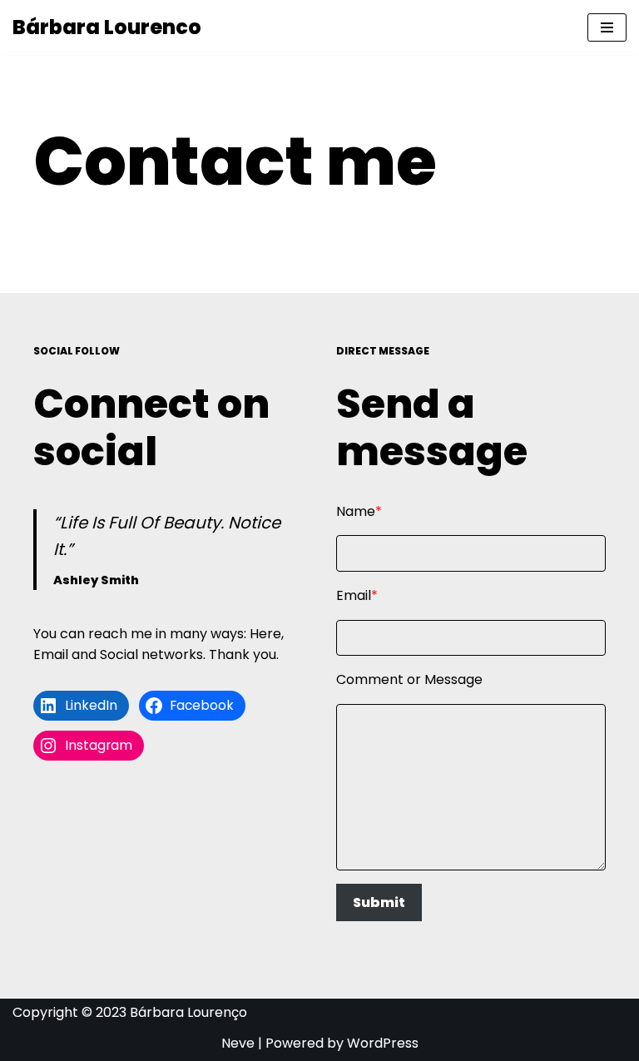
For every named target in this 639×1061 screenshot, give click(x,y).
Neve (238, 1043)
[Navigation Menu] (607, 27)
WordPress (383, 1043)
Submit (379, 902)
